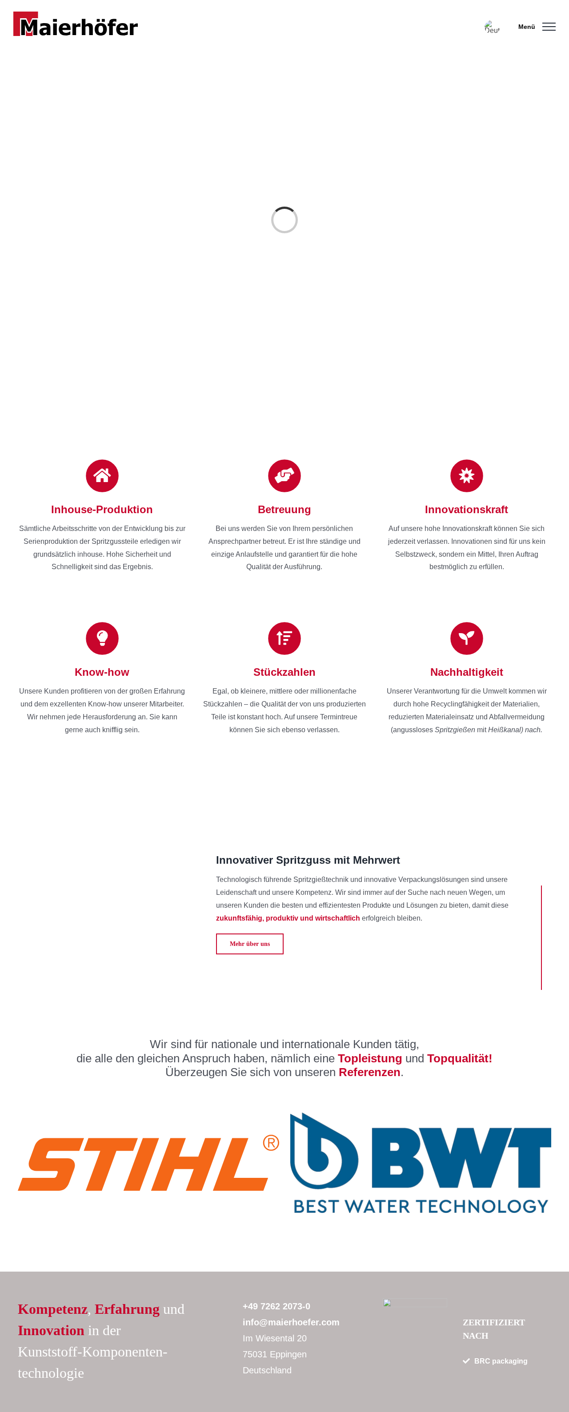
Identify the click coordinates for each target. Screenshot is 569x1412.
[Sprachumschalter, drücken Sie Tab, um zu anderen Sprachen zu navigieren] (492, 27)
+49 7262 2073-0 (276, 1306)
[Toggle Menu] (549, 27)
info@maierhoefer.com (291, 1322)
